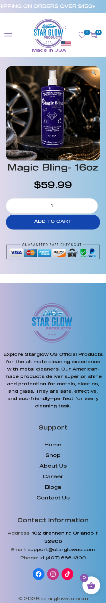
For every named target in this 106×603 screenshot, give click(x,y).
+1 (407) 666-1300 (63, 558)
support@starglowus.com (61, 550)
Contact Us (53, 498)
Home (53, 445)
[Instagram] (53, 574)
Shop (53, 455)
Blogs (53, 487)
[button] (94, 72)
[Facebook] (38, 574)
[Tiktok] (67, 574)
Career (53, 476)
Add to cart (53, 221)
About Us (53, 466)
